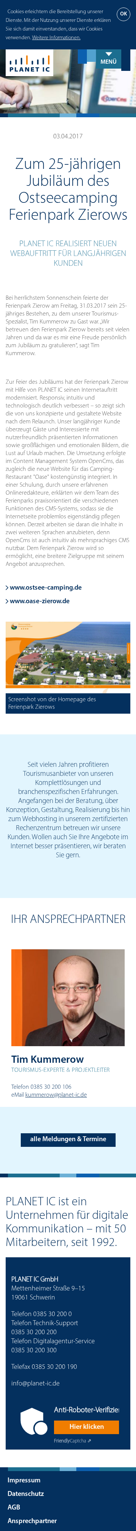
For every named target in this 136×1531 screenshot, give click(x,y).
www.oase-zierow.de (39, 601)
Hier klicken (87, 1427)
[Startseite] (68, 62)
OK (123, 14)
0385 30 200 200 (34, 1332)
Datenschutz (26, 1494)
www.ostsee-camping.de (45, 588)
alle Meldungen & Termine (68, 1139)
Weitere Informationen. (56, 38)
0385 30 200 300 (34, 1350)
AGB (14, 1508)
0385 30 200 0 (52, 1314)
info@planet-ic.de (35, 1384)
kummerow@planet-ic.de (56, 1095)
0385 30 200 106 (51, 1087)
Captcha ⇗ (72, 1441)
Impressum (24, 1480)
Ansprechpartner (32, 1521)
